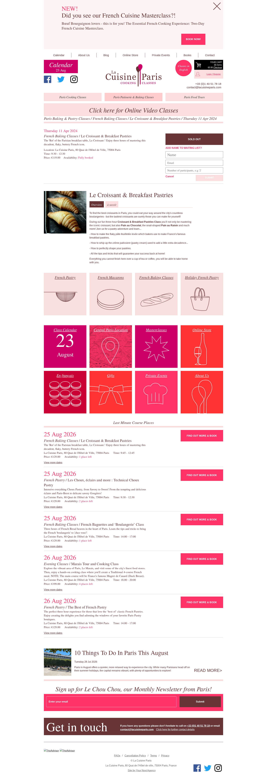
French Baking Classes (110, 118)
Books (187, 55)
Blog (106, 55)
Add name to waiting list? (183, 148)
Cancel (169, 176)
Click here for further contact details (175, 729)
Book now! (193, 39)
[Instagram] (74, 79)
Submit (209, 177)
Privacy (165, 755)
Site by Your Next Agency (142, 770)
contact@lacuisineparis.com (204, 87)
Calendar (58, 55)
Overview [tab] (96, 204)
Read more (207, 670)
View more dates (53, 462)
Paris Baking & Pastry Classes (67, 118)
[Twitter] (61, 79)
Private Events (161, 55)
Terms (153, 755)
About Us (84, 55)
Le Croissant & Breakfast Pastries (155, 118)
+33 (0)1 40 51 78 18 (208, 83)
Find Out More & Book (202, 435)
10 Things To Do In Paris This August (121, 652)
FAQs (117, 755)
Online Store (130, 55)
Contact (210, 55)
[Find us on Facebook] (47, 79)
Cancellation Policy (135, 755)
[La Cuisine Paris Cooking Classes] (133, 75)
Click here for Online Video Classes (133, 110)
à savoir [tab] (111, 204)
